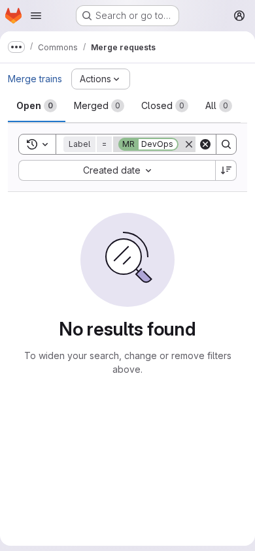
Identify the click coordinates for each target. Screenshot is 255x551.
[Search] (226, 144)
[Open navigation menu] (36, 15)
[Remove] (189, 144)
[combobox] (116, 170)
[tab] (36, 105)
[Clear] (205, 144)
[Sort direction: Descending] (226, 170)
